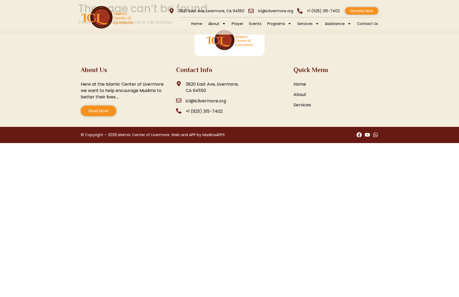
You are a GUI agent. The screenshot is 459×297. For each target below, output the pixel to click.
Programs (276, 23)
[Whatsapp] (375, 134)
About (213, 23)
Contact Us (367, 23)
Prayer (237, 23)
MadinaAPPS (213, 134)
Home (196, 23)
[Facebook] (359, 134)
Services (305, 23)
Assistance (335, 23)
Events (255, 23)
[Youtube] (367, 134)
